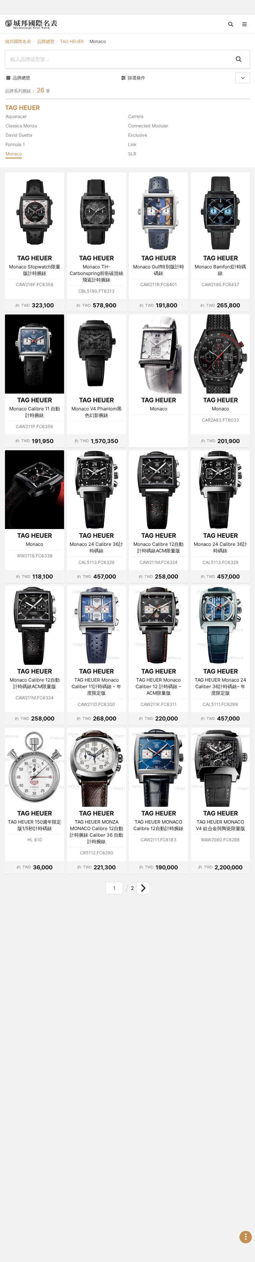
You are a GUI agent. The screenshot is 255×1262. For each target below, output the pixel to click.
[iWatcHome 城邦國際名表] (31, 24)
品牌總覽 (45, 41)
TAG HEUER (72, 41)
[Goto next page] (143, 888)
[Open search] (230, 24)
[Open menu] (244, 24)
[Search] (240, 59)
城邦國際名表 (18, 41)
